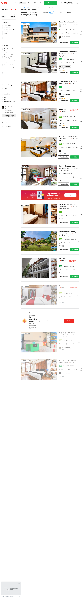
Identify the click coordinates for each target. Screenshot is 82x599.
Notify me (69, 321)
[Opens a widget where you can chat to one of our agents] (11, 589)
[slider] (2, 15)
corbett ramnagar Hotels (30, 7)
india (22, 7)
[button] (13, 10)
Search (50, 3)
